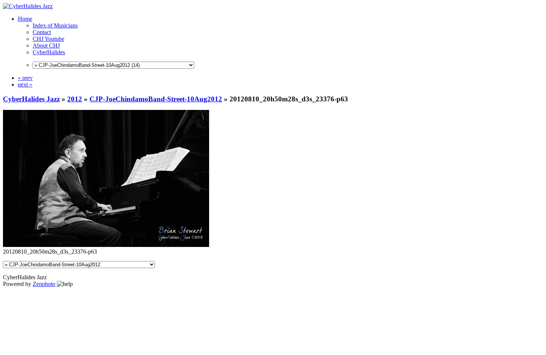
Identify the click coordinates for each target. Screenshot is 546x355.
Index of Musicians (55, 25)
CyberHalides (49, 52)
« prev (25, 78)
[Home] (28, 6)
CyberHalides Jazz (31, 99)
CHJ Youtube (48, 39)
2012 (74, 99)
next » (25, 84)
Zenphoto (44, 284)
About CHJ (46, 45)
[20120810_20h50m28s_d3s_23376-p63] (106, 245)
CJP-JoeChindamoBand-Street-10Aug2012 (156, 99)
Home (25, 19)
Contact (42, 32)
